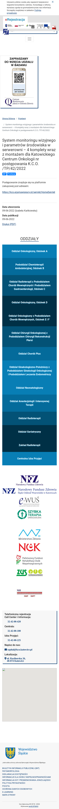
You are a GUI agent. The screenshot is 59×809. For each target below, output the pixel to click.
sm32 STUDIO (33, 806)
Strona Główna (8, 118)
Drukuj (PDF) (9, 224)
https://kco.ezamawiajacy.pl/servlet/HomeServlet (28, 192)
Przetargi (22, 118)
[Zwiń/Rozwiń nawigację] (29, 39)
